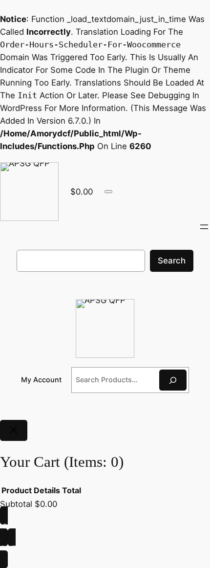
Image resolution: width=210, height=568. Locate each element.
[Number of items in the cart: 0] (108, 191)
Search (172, 260)
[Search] (173, 380)
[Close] (13, 430)
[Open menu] (204, 227)
